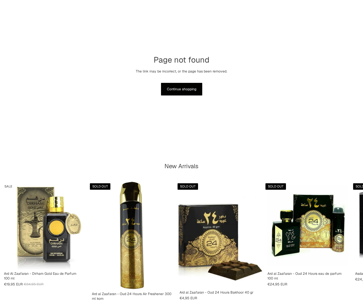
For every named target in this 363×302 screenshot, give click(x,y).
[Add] (80, 261)
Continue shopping (181, 89)
